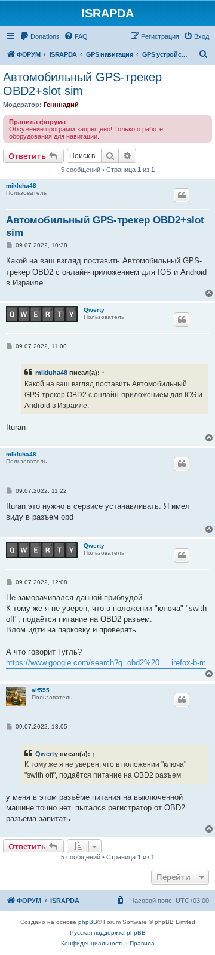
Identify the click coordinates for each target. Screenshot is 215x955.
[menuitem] (40, 36)
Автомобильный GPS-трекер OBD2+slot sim (82, 83)
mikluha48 (21, 185)
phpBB (87, 922)
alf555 (41, 690)
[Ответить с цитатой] (181, 195)
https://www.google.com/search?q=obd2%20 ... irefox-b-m (106, 662)
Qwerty (94, 309)
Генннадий (61, 104)
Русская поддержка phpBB (108, 932)
